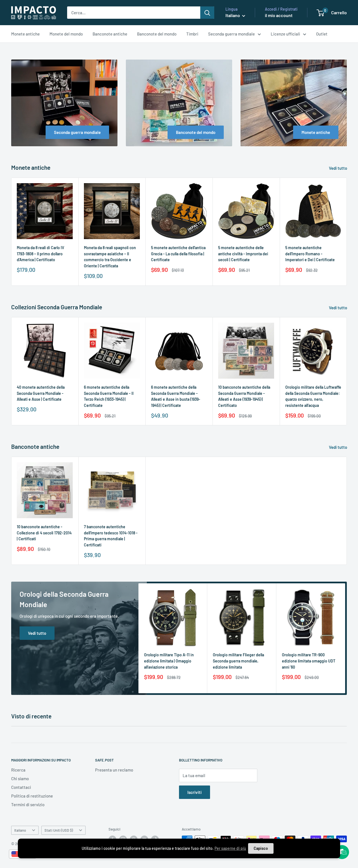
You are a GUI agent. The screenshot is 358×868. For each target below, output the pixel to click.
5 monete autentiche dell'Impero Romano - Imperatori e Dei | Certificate (310, 253)
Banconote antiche (110, 33)
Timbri (192, 33)
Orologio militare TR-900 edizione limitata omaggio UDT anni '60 (308, 660)
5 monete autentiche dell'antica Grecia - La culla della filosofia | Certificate (178, 253)
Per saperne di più (230, 848)
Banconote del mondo (156, 33)
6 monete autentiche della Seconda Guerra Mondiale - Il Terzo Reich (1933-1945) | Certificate (108, 396)
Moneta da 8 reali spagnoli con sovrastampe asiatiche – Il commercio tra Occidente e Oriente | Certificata (110, 256)
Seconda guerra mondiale (231, 33)
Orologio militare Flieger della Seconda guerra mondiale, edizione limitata (238, 660)
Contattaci (21, 787)
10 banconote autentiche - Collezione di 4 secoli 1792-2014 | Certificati (44, 532)
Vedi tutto (338, 168)
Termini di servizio (27, 804)
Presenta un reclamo (114, 769)
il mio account (279, 15)
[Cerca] (207, 12)
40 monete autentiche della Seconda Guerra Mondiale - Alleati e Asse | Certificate (41, 393)
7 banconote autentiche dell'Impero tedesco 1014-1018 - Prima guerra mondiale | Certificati (111, 535)
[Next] (347, 232)
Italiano (20, 830)
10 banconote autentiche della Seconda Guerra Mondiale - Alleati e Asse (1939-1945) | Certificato (244, 396)
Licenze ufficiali (285, 33)
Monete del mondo (66, 33)
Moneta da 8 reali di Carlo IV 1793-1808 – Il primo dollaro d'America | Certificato (40, 253)
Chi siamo (20, 778)
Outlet (322, 33)
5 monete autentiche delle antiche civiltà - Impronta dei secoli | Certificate (243, 253)
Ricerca (18, 769)
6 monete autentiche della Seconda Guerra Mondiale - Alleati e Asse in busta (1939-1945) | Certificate (175, 396)
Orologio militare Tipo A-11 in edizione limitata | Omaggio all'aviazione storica (169, 660)
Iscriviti (194, 792)
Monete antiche (25, 33)
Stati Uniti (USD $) (58, 830)
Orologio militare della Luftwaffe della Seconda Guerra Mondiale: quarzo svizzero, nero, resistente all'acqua (313, 396)
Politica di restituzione (32, 795)
